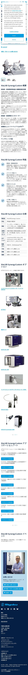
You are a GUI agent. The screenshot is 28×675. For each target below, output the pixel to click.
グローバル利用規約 (5, 671)
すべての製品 (4, 614)
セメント (3, 633)
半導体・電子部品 (5, 628)
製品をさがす (4, 616)
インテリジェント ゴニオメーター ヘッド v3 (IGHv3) (12, 289)
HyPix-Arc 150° (5, 369)
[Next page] (16, 525)
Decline (14, 39)
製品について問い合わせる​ (7, 618)
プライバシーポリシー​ (13, 669)
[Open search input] (20, 2)
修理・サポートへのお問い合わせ (9, 655)
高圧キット (4, 329)
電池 (2, 631)
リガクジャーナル (5, 640)
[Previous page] (11, 525)
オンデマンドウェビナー (7, 641)
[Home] (1, 6)
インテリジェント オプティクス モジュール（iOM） (14, 389)
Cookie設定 (4, 669)
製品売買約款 (4, 621)
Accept (14, 35)
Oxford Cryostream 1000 (7, 429)
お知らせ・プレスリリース (7, 646)
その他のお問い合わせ (6, 658)
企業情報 (3, 653)
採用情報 (3, 660)
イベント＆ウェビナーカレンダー (9, 643)
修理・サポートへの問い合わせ (9, 51)
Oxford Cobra (4, 409)
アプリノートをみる (7, 459)
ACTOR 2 (3, 309)
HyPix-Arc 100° (5, 349)
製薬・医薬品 (4, 630)
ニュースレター (4, 645)
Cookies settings (14, 31)
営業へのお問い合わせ (6, 656)
